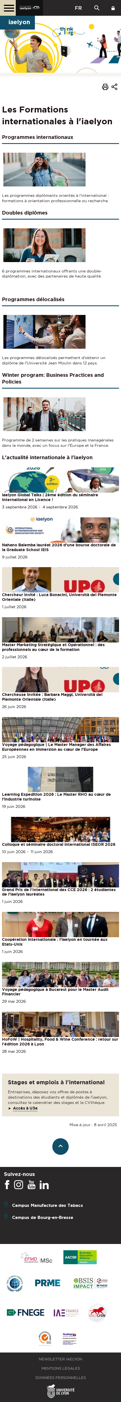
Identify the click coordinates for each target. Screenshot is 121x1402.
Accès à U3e (25, 1108)
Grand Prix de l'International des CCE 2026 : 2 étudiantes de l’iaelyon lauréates (59, 892)
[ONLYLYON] (97, 1313)
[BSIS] (90, 1284)
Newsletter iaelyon (60, 1359)
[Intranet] (113, 8)
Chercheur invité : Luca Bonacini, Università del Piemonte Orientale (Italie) (59, 597)
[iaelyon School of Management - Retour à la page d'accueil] (29, 8)
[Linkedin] (44, 1185)
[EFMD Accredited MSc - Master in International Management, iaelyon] (36, 1258)
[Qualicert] (44, 1339)
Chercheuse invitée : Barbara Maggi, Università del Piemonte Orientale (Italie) (52, 697)
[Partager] (114, 88)
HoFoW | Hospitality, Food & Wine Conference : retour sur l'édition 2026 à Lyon (60, 1041)
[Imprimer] (105, 88)
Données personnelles (60, 1378)
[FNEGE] (26, 1313)
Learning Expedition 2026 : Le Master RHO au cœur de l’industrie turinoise (56, 796)
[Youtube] (31, 1185)
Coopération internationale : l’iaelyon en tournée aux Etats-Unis (54, 941)
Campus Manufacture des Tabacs (47, 1205)
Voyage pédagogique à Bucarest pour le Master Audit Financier (55, 992)
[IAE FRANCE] (66, 1313)
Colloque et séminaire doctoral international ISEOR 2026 (58, 844)
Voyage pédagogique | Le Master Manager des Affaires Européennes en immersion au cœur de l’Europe (56, 747)
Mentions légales (60, 1368)
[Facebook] (7, 1185)
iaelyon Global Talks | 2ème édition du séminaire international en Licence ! (50, 497)
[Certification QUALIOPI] (69, 1339)
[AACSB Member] (80, 1257)
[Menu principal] (8, 8)
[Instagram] (18, 1185)
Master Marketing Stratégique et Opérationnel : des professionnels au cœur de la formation (53, 647)
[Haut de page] (60, 1146)
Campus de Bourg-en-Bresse (42, 1217)
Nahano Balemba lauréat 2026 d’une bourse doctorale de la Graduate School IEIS (59, 547)
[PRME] (48, 1283)
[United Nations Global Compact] (14, 1283)
